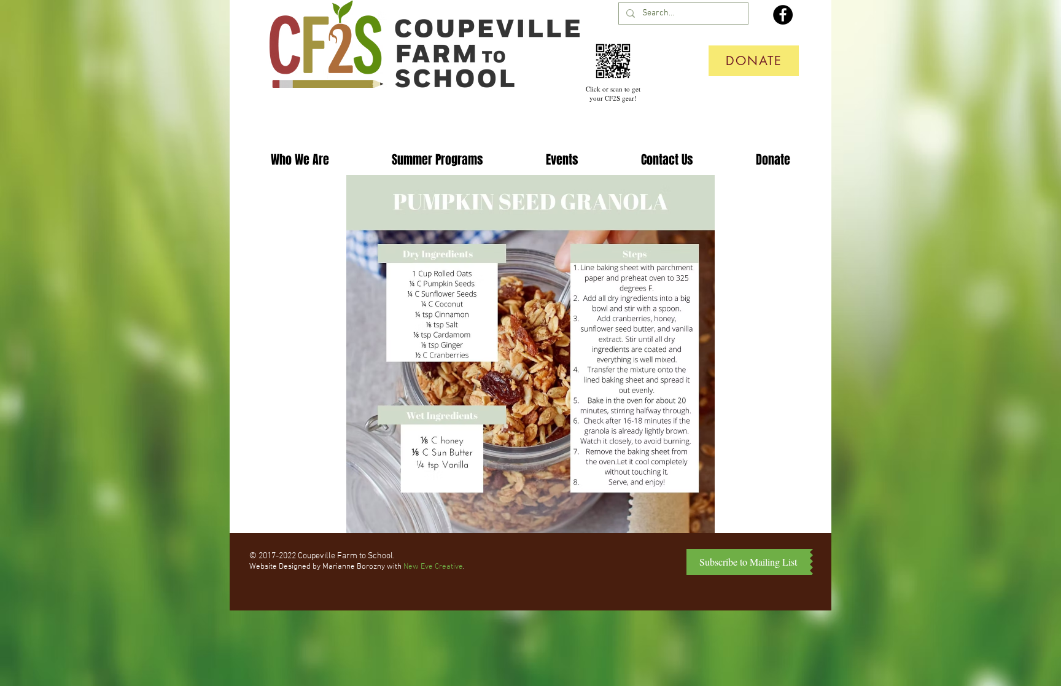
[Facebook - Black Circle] (783, 15)
